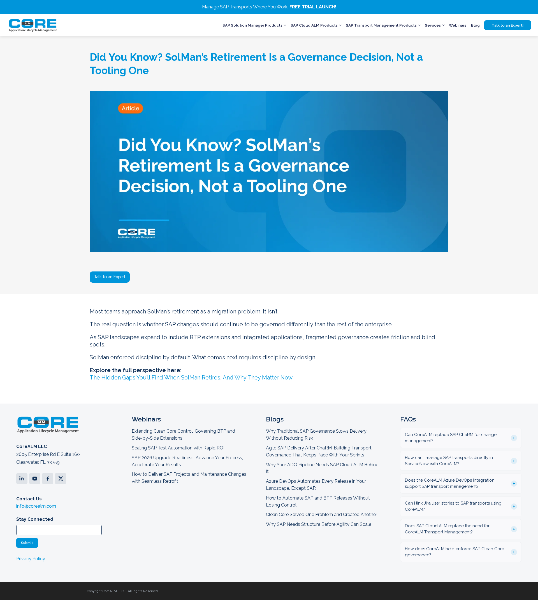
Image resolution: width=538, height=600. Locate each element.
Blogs (275, 419)
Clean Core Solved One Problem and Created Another (321, 514)
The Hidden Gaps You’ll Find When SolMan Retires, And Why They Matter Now (191, 377)
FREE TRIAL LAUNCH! (312, 7)
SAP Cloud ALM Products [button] (314, 25)
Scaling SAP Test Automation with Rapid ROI (178, 448)
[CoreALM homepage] (32, 25)
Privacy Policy (30, 558)
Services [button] (433, 25)
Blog (475, 25)
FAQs (408, 419)
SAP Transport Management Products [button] (381, 25)
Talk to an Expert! (507, 25)
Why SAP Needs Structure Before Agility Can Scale (318, 524)
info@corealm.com (36, 506)
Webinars (457, 25)
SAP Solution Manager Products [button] (252, 25)
